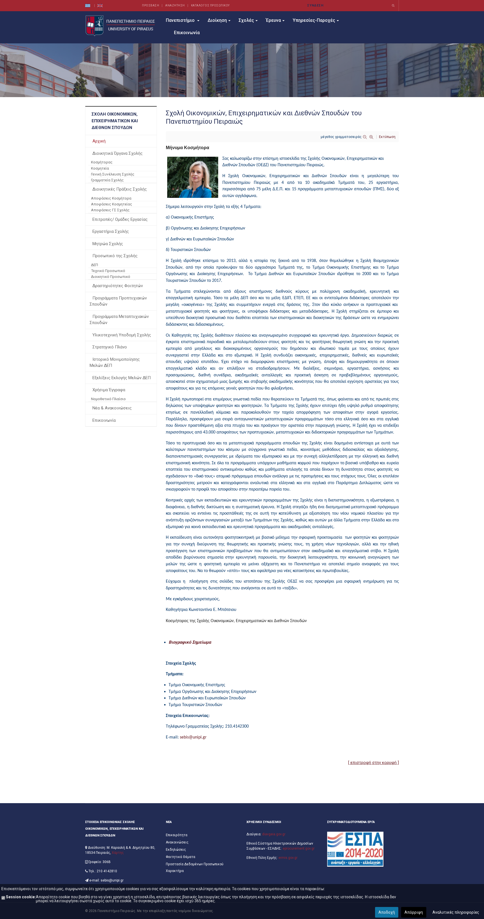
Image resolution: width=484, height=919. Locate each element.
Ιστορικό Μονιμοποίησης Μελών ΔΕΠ (115, 362)
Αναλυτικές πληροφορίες (455, 912)
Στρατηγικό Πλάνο (109, 347)
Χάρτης (118, 853)
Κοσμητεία (100, 168)
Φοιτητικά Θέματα (180, 857)
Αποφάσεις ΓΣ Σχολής (110, 210)
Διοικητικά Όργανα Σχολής (117, 153)
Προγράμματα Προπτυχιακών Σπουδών (118, 301)
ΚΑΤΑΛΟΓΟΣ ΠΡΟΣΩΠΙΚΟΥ (210, 5)
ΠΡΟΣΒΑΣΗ (150, 5)
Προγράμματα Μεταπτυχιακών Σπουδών (119, 319)
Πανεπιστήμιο (181, 20)
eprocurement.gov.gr (299, 848)
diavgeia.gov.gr (273, 834)
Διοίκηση (217, 20)
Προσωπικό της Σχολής (115, 255)
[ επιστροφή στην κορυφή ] (373, 762)
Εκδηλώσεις (176, 850)
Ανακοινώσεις (177, 842)
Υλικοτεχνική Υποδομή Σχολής (121, 334)
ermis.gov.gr (287, 858)
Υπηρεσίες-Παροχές (314, 20)
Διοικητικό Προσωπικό (110, 276)
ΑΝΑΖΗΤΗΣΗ (175, 5)
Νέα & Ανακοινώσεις (112, 408)
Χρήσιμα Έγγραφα (108, 389)
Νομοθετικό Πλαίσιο (108, 399)
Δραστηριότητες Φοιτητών (117, 285)
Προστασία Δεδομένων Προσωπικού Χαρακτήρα (195, 867)
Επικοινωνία (187, 32)
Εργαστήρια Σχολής (110, 231)
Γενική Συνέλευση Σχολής (112, 174)
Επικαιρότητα (176, 835)
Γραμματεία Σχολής (107, 180)
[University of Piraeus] (121, 25)
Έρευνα (273, 20)
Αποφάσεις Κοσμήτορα (111, 198)
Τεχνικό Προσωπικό (108, 270)
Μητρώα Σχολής (107, 243)
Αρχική (99, 141)
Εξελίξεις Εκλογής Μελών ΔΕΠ (121, 377)
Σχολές (246, 20)
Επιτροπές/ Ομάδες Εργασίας (120, 219)
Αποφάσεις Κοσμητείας (111, 204)
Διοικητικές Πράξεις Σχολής (119, 189)
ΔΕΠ (94, 264)
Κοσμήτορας (102, 162)
